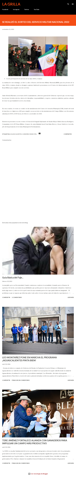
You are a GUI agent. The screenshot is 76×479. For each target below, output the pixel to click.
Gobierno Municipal (29, 134)
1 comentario (17, 297)
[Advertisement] (38, 203)
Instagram (16, 9)
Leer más (71, 297)
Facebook (5, 9)
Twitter (26, 9)
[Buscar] (68, 3)
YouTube (36, 9)
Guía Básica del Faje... (12, 277)
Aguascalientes (16, 134)
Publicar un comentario (21, 380)
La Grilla (11, 4)
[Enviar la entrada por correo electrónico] (39, 134)
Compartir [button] (68, 134)
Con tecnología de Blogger (39, 474)
